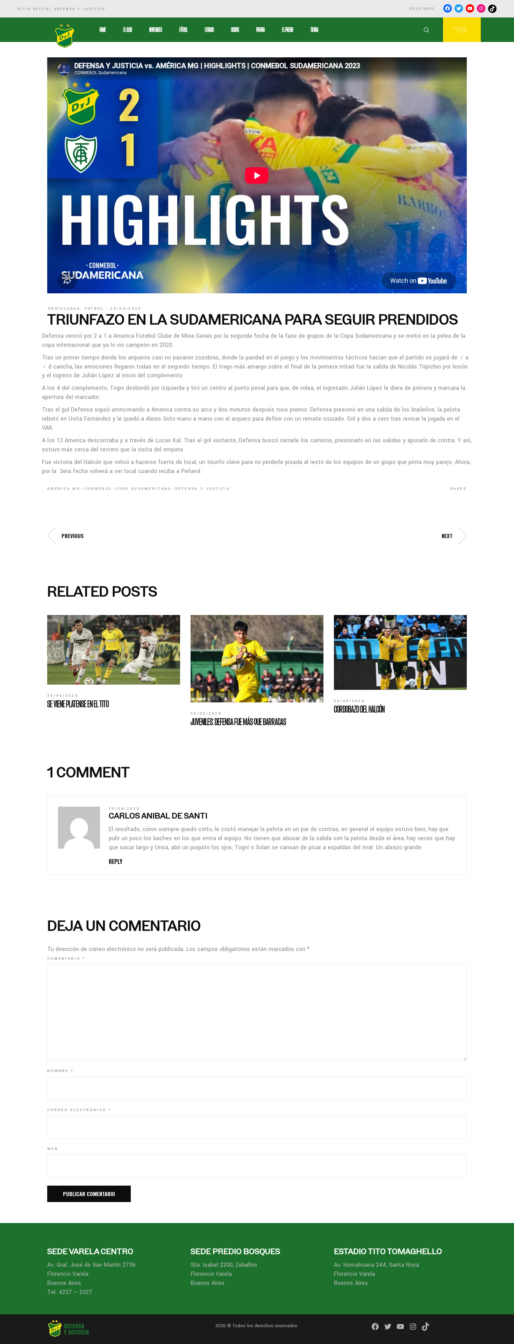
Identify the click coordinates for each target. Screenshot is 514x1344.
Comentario (66, 959)
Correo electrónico (79, 1110)
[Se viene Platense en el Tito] (113, 650)
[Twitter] (459, 8)
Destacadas (64, 308)
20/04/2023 (125, 308)
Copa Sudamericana (143, 489)
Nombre (60, 1071)
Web (52, 1149)
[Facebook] (447, 8)
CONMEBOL (98, 489)
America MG (63, 489)
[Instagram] (481, 8)
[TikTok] (492, 9)
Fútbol (94, 308)
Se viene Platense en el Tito (78, 704)
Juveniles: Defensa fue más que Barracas (238, 721)
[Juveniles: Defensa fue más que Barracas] (257, 658)
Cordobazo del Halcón (359, 709)
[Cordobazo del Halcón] (400, 652)
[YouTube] (470, 8)
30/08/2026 (62, 695)
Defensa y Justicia (202, 489)
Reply (115, 861)
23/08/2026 (349, 701)
